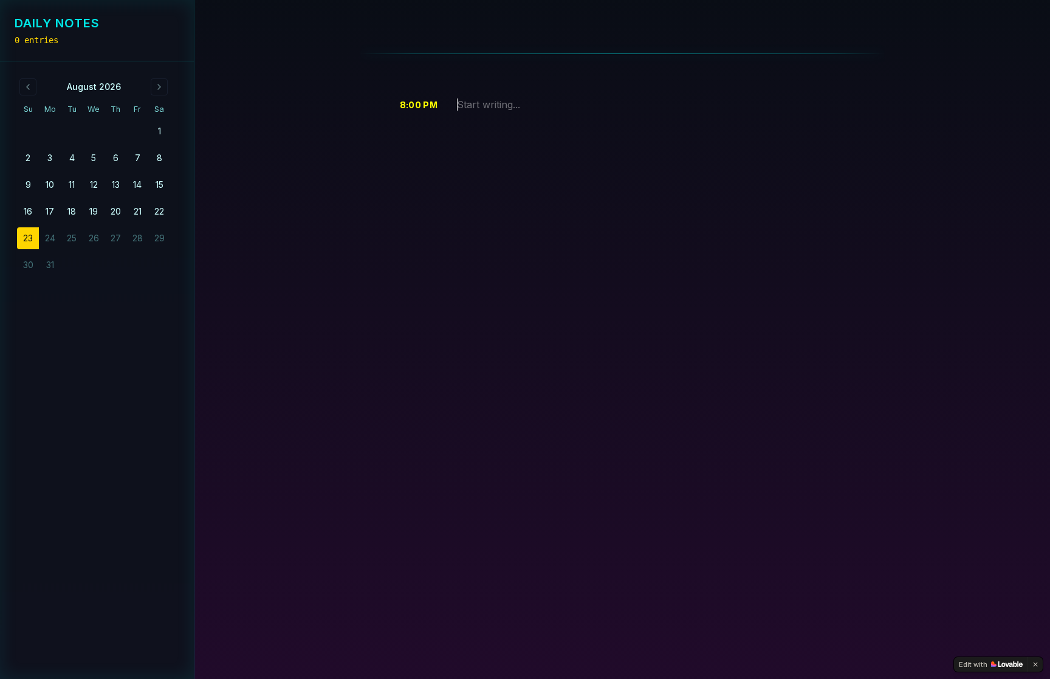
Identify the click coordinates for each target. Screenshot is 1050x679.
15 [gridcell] (159, 184)
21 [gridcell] (138, 211)
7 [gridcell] (137, 158)
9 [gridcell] (28, 184)
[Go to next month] (159, 86)
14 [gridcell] (137, 184)
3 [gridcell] (49, 158)
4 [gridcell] (72, 158)
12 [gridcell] (94, 184)
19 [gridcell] (93, 211)
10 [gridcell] (50, 184)
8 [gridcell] (159, 158)
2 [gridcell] (28, 158)
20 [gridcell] (116, 211)
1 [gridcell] (159, 131)
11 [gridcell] (72, 184)
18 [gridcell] (71, 211)
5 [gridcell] (93, 158)
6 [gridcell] (115, 158)
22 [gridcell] (159, 211)
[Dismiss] (1035, 664)
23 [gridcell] (28, 238)
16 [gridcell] (28, 211)
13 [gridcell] (116, 184)
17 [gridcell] (50, 211)
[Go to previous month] (27, 86)
